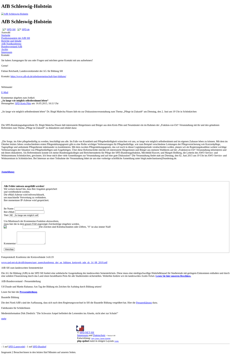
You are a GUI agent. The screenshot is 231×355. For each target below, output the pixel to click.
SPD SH (11, 29)
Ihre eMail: (9, 212)
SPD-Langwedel (16, 346)
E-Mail (4, 92)
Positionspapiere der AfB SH (15, 38)
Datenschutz (99, 335)
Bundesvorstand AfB (11, 46)
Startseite (5, 35)
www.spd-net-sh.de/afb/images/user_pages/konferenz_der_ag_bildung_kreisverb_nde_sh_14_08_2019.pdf (54, 262)
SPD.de (26, 29)
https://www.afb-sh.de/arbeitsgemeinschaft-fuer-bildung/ (38, 76)
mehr (3, 318)
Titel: (6, 215)
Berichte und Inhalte (11, 41)
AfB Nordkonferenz (11, 43)
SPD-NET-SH (87, 332)
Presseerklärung (144, 302)
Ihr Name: (9, 208)
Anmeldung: (8, 172)
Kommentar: (10, 243)
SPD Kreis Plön (23, 103)
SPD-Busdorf (39, 346)
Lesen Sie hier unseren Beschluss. (173, 276)
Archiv (4, 49)
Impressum (6, 52)
